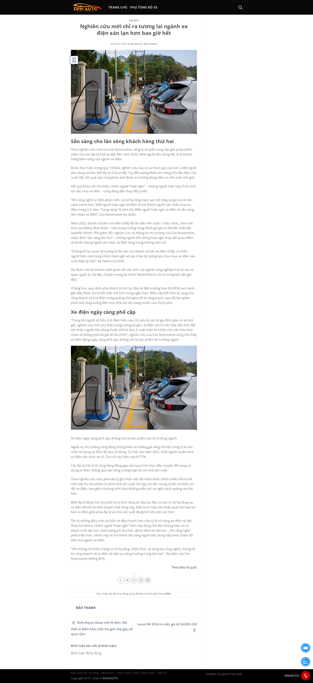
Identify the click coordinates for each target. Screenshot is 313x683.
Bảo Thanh (150, 43)
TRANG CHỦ (117, 7)
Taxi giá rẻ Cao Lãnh (229, 674)
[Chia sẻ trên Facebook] (120, 580)
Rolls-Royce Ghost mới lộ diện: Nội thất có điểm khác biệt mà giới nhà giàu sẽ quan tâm (102, 628)
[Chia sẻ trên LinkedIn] (148, 580)
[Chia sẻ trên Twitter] (127, 580)
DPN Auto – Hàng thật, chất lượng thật (128, 673)
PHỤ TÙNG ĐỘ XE (143, 7)
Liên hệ (162, 673)
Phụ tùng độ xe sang (85, 673)
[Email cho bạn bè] (134, 580)
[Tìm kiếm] (240, 7)
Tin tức (134, 20)
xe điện (167, 593)
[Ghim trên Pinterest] (141, 580)
